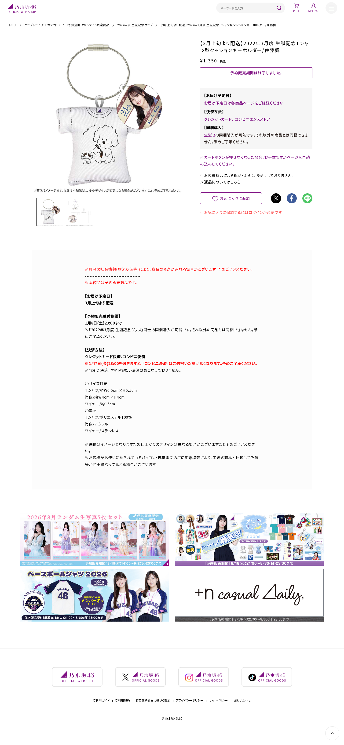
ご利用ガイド (101, 700)
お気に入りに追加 (235, 198)
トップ (13, 24)
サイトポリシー (218, 700)
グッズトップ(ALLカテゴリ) (42, 24)
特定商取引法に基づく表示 (153, 700)
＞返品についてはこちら (220, 182)
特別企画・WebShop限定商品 (88, 24)
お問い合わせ (242, 700)
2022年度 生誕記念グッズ (135, 24)
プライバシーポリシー (189, 700)
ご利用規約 (122, 700)
